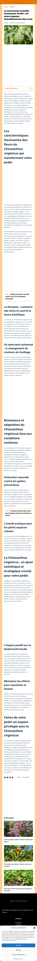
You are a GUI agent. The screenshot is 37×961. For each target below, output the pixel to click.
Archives (18, 925)
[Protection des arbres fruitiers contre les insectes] (18, 853)
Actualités (18, 922)
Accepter (18, 945)
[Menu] (3, 2)
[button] (34, 928)
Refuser (18, 950)
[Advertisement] (18, 66)
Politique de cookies (18, 958)
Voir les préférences (18, 954)
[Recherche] (34, 2)
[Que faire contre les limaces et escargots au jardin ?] (18, 878)
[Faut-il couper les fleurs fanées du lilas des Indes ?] (18, 829)
